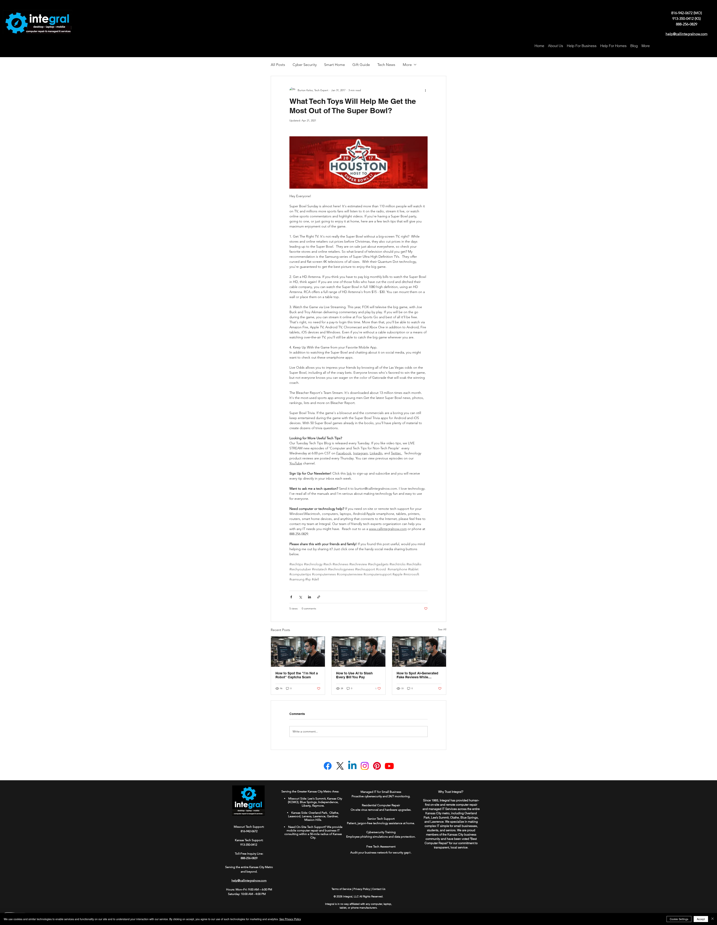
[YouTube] (389, 766)
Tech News (386, 64)
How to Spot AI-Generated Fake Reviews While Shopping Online (417, 675)
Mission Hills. (313, 820)
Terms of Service (341, 889)
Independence (328, 802)
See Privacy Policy (290, 919)
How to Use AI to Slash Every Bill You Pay (354, 675)
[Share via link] (318, 597)
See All (442, 629)
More (407, 64)
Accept (701, 919)
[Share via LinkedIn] (309, 597)
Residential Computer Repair (381, 805)
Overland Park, (319, 812)
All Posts (278, 64)
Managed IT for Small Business (381, 792)
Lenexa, (307, 816)
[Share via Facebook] (291, 597)
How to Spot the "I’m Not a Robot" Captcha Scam (296, 675)
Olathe (333, 812)
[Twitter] (340, 766)
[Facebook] (327, 766)
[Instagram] (364, 766)
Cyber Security (305, 64)
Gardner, (332, 816)
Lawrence (319, 816)
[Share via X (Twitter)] (300, 597)
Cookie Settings (679, 919)
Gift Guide (361, 64)
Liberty (306, 805)
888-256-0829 (686, 24)
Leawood (294, 816)
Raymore (318, 805)
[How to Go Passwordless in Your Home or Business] (298, 651)
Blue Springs (308, 802)
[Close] (712, 919)
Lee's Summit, (317, 798)
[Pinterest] (377, 766)
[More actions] (425, 90)
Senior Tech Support (381, 818)
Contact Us (378, 889)
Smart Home (334, 64)
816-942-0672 (682, 13)
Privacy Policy (361, 889)
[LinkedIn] (352, 766)
